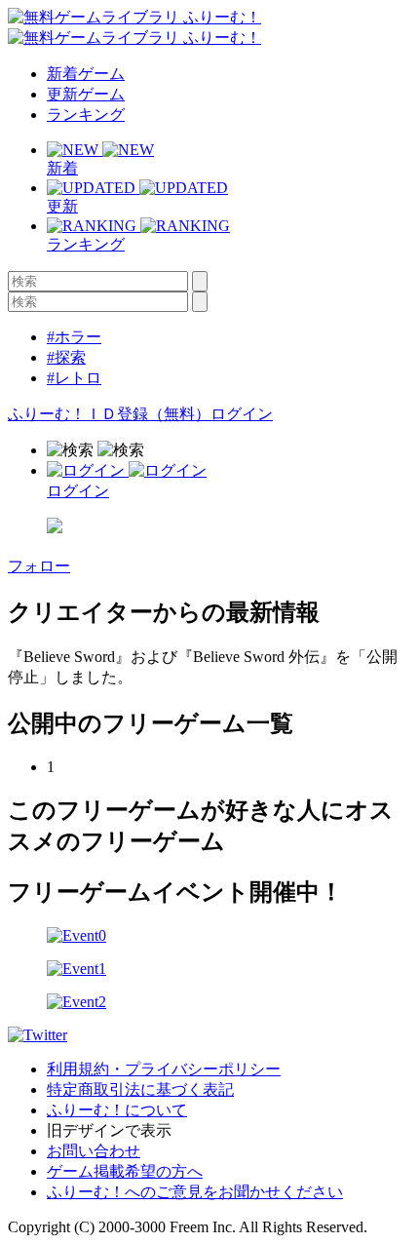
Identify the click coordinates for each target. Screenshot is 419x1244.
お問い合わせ (93, 1151)
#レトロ (74, 377)
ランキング (86, 114)
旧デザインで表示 (109, 1130)
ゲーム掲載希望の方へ (125, 1171)
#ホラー (74, 337)
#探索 (66, 357)
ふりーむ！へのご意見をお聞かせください (195, 1192)
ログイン (241, 414)
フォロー (39, 566)
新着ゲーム (86, 73)
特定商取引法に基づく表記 (140, 1089)
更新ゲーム (86, 94)
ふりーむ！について (117, 1110)
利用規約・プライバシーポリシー (164, 1069)
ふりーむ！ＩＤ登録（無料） (109, 414)
